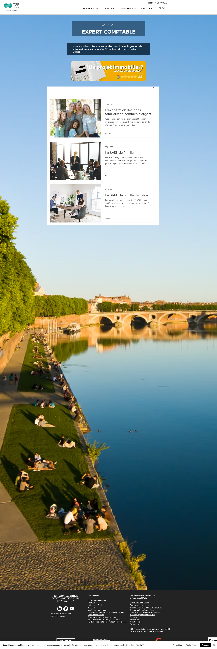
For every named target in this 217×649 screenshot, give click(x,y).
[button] (153, 88)
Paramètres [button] (177, 645)
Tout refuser (191, 645)
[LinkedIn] (59, 608)
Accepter (205, 645)
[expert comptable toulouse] (65, 608)
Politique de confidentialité (133, 645)
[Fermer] (213, 645)
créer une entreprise (101, 46)
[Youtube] (71, 608)
